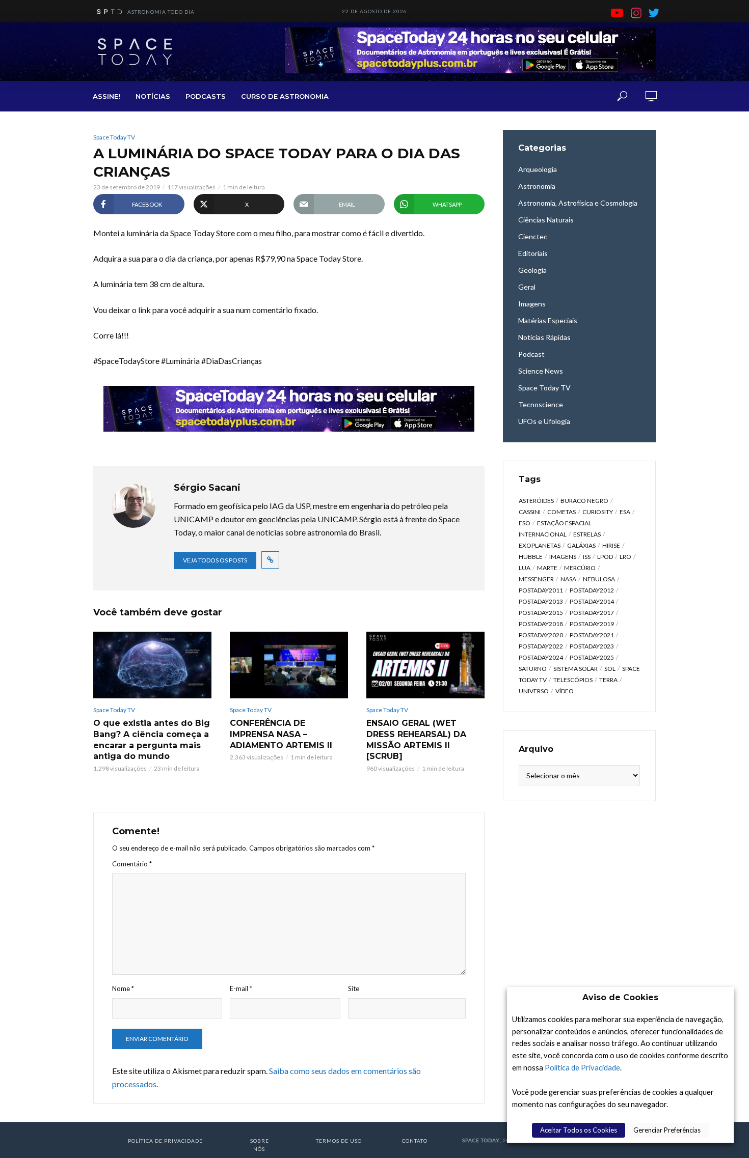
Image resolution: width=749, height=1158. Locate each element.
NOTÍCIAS (153, 96)
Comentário (132, 864)
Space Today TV (114, 137)
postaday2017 (592, 612)
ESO (524, 523)
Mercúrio (580, 568)
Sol (610, 668)
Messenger (536, 579)
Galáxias (581, 545)
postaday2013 (541, 601)
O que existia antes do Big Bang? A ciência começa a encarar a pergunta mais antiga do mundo (151, 739)
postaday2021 (592, 635)
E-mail (241, 988)
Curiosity (597, 512)
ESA (625, 512)
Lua (524, 568)
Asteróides (536, 500)
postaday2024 (541, 657)
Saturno (533, 668)
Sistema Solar (575, 668)
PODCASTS (205, 96)
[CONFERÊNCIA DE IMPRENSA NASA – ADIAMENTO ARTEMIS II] (289, 665)
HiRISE (611, 545)
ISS (587, 556)
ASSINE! (106, 96)
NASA (568, 579)
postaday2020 (541, 635)
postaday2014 (592, 601)
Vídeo (564, 691)
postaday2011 (541, 590)
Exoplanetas (539, 545)
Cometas (561, 512)
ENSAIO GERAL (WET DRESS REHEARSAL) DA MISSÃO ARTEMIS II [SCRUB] (416, 739)
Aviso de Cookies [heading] (620, 997)
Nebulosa (599, 579)
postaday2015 (541, 612)
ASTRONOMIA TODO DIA (161, 12)
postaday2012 (592, 590)
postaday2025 (592, 657)
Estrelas (587, 534)
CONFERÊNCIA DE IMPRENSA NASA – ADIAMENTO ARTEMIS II (281, 734)
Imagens (562, 556)
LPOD (605, 556)
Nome (123, 988)
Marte (547, 568)
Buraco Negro (584, 500)
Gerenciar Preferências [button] (667, 1130)
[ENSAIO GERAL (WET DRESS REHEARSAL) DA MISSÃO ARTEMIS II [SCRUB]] (425, 665)
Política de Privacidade (582, 1067)
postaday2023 (592, 646)
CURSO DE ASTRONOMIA (285, 96)
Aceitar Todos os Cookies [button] (578, 1130)
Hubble (531, 556)
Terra (608, 680)
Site (353, 988)
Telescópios (573, 680)
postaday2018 (541, 624)
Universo (534, 691)
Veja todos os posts (215, 560)
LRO (625, 556)
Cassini (530, 512)
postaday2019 (592, 624)
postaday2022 (541, 646)
